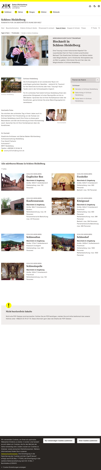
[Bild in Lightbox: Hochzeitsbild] (56, 115)
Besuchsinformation (12, 28)
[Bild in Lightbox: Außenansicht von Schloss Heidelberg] (11, 85)
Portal (95, 28)
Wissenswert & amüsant (46, 28)
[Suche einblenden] (99, 28)
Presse (83, 28)
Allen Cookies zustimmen (88, 441)
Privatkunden (15, 33)
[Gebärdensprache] (94, 6)
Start (2, 28)
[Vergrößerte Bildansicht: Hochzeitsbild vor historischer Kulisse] (24, 50)
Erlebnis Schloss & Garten (28, 28)
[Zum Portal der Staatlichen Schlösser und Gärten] (14, 6)
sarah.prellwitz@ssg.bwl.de (14, 151)
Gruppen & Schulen (73, 28)
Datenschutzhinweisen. (9, 454)
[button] (85, 80)
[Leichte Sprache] (90, 6)
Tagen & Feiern (61, 28)
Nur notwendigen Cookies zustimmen (58, 441)
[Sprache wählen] (99, 6)
